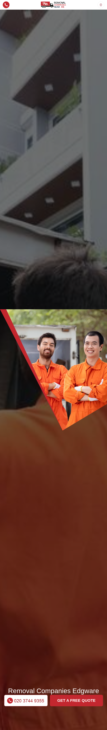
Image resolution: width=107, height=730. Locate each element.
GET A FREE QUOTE (76, 700)
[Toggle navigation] (101, 4)
